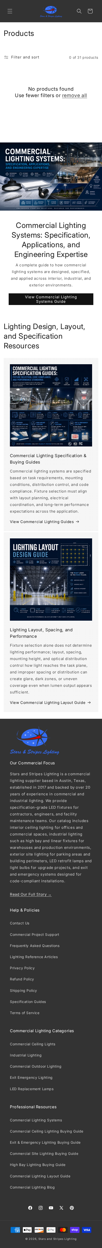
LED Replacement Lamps (32, 1089)
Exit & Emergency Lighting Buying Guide (45, 1142)
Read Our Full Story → (31, 894)
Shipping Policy (23, 990)
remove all (74, 95)
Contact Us (19, 923)
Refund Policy (22, 979)
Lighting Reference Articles (34, 957)
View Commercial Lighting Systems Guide (51, 299)
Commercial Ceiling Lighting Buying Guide (46, 1131)
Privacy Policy (22, 968)
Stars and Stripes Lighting (57, 1239)
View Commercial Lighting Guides (42, 521)
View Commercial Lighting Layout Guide (47, 702)
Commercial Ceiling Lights (32, 1044)
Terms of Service (25, 1013)
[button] (9, 11)
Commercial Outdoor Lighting (35, 1066)
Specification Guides (28, 1001)
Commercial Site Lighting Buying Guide (44, 1153)
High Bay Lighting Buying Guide (38, 1165)
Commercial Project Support (34, 934)
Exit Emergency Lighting (31, 1077)
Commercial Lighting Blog (32, 1187)
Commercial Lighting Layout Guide (40, 1176)
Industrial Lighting (26, 1055)
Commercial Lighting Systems (36, 1120)
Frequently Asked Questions (35, 945)
